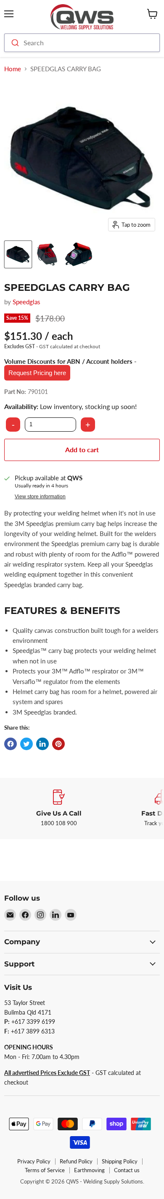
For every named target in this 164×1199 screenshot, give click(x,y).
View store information (40, 497)
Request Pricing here (37, 372)
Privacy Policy (33, 1161)
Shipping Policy (120, 1161)
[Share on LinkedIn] (42, 744)
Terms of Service (45, 1170)
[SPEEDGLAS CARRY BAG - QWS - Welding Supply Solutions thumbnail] (18, 254)
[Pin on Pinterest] (58, 744)
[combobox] (82, 43)
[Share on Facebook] (10, 744)
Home (12, 69)
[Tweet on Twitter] (26, 744)
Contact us (127, 1170)
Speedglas (26, 302)
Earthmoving (89, 1170)
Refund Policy (76, 1161)
